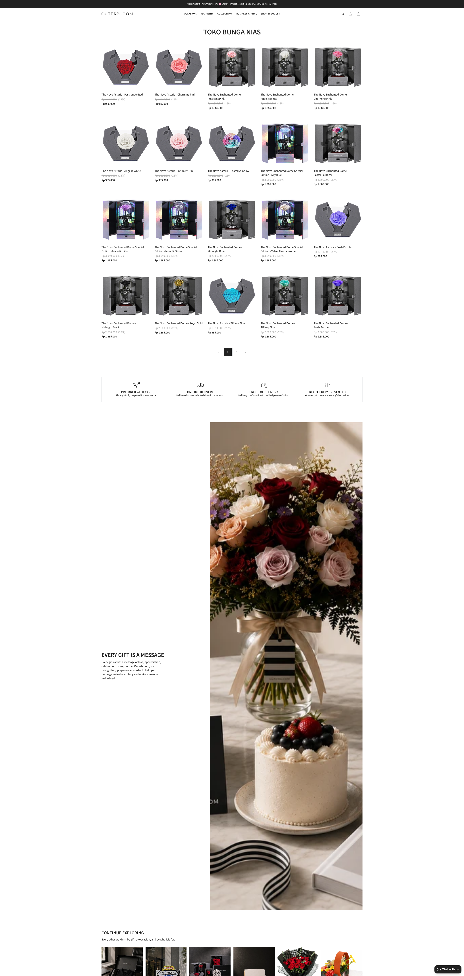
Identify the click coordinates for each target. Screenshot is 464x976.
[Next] (245, 352)
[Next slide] (144, 67)
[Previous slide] (107, 67)
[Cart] (358, 14)
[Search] (343, 14)
